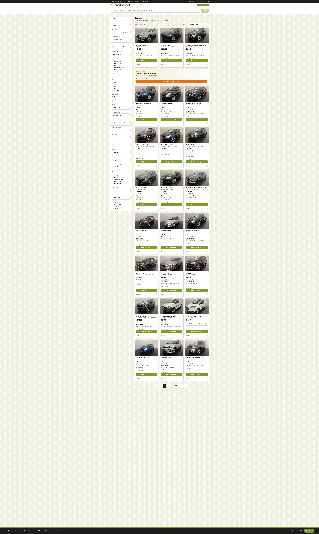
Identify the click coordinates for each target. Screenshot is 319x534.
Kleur (113, 104)
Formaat (114, 194)
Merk (113, 22)
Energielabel (115, 149)
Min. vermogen (116, 112)
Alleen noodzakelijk (297, 530)
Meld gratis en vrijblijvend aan (171, 81)
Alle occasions (203, 5)
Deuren (114, 142)
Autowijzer (143, 5)
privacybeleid (59, 530)
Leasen (151, 5)
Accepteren (309, 530)
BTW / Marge (115, 187)
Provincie (114, 156)
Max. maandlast (116, 36)
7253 (176, 385)
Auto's (136, 5)
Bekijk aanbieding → (146, 60)
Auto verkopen (190, 5)
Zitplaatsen (115, 134)
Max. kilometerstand (117, 51)
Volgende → (184, 385)
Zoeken (205, 10)
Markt (158, 5)
